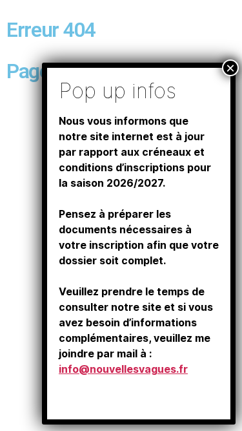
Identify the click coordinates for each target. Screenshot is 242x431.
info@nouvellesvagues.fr (123, 369)
